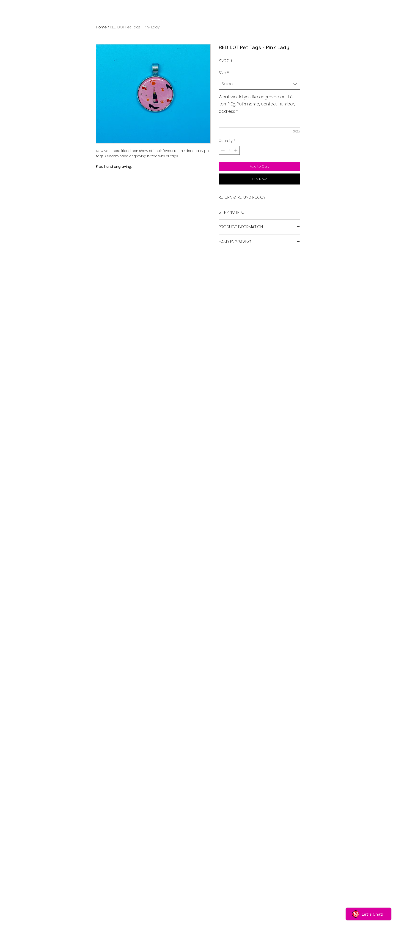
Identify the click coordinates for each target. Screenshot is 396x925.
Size (224, 73)
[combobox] (259, 84)
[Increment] (236, 150)
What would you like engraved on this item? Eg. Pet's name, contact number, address (257, 104)
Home (101, 27)
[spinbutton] (229, 150)
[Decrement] (222, 150)
